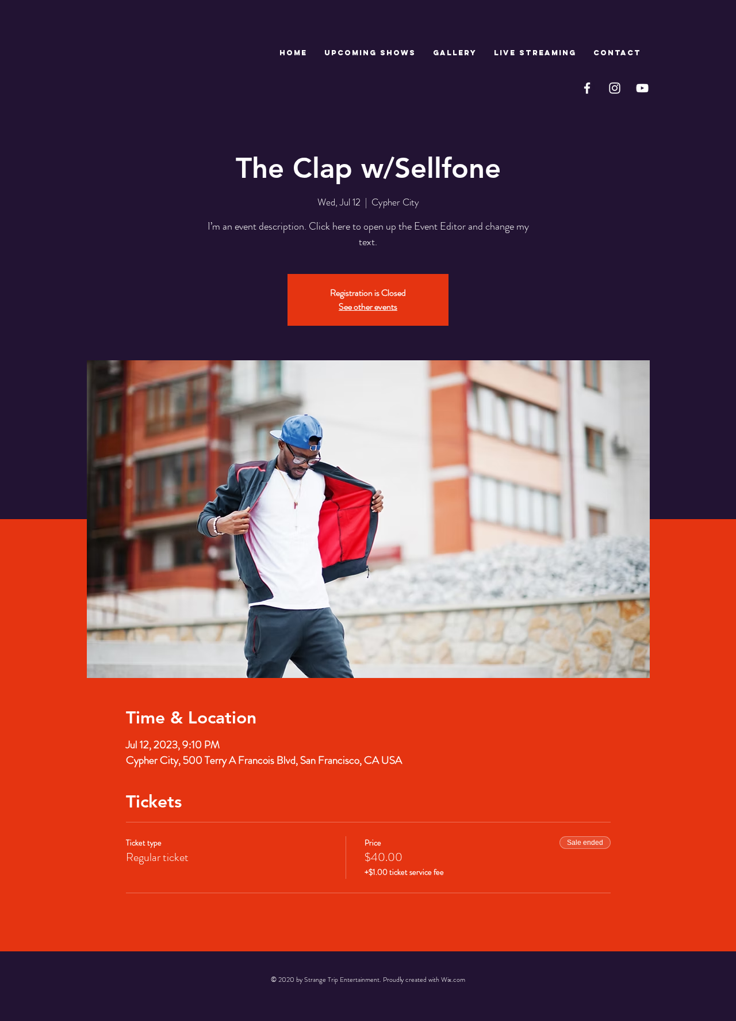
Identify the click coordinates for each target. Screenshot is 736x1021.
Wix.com (453, 979)
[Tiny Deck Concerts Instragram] (614, 88)
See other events (368, 306)
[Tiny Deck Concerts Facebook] (587, 88)
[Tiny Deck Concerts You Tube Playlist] (642, 88)
